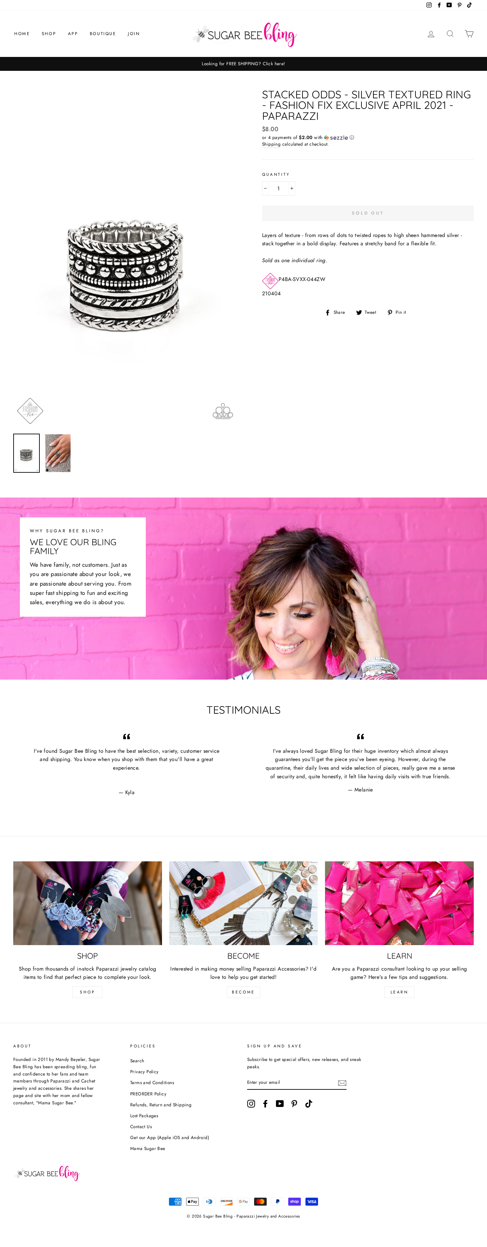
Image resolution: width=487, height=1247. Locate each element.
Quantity (276, 174)
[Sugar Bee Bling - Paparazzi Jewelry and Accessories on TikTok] (309, 1104)
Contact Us (141, 1126)
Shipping (271, 144)
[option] (243, 64)
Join (134, 33)
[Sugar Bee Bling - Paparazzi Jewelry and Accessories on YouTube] (280, 1104)
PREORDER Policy (148, 1093)
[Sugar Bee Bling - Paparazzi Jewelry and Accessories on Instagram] (251, 1104)
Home (22, 33)
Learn (399, 992)
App (73, 33)
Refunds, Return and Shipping (160, 1104)
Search (137, 1060)
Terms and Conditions (152, 1082)
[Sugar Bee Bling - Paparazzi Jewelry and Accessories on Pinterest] (294, 1104)
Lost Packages (144, 1115)
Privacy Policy (144, 1071)
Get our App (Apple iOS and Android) (169, 1137)
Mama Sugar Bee (147, 1148)
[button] (368, 137)
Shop (49, 33)
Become (243, 992)
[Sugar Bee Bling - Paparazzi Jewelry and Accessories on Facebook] (265, 1104)
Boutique (103, 33)
